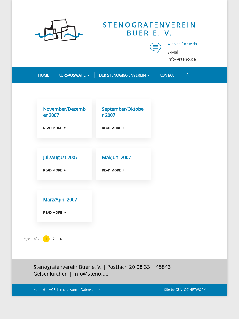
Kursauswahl (71, 75)
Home (43, 75)
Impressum (68, 289)
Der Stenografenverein (122, 75)
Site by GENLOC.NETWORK (185, 289)
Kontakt (167, 75)
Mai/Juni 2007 (116, 157)
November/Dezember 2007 (64, 112)
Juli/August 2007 (60, 157)
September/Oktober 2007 (123, 112)
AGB (52, 289)
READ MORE (52, 128)
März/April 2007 (60, 199)
